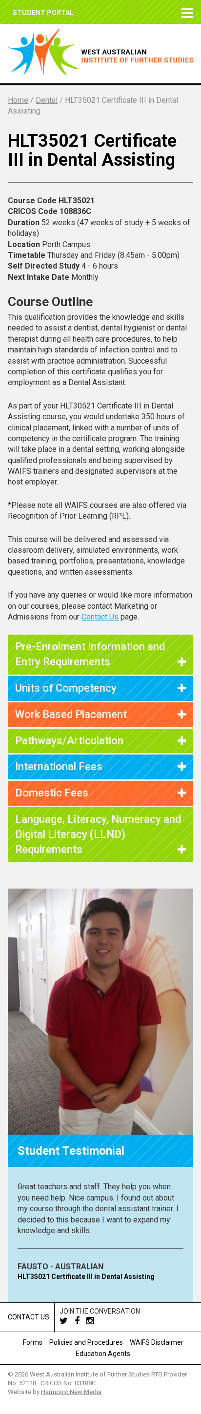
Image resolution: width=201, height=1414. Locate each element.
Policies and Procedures (86, 1342)
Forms (32, 1342)
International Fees (58, 766)
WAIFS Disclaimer (156, 1342)
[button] (185, 12)
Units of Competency (66, 688)
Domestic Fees (51, 793)
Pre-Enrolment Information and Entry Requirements (90, 654)
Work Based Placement (71, 714)
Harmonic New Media (71, 1391)
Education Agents (103, 1353)
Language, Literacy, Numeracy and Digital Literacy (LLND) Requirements (98, 834)
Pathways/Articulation (69, 741)
